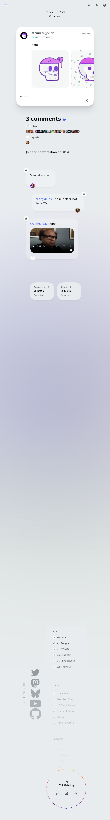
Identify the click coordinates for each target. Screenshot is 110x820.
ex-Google (63, 643)
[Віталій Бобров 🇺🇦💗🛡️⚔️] (57, 131)
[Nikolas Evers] (78, 131)
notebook (63, 755)
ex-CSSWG (63, 649)
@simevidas (39, 223)
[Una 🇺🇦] (71, 131)
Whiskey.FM (64, 666)
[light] (89, 5)
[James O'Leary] (32, 131)
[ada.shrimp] (46, 131)
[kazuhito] (69, 131)
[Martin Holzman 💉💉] (48, 131)
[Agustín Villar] (50, 131)
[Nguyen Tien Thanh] (30, 131)
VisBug (61, 717)
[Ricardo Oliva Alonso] (37, 131)
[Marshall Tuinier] (76, 131)
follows (62, 761)
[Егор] (66, 131)
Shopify (61, 637)
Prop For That (65, 699)
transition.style (66, 723)
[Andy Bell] (55, 131)
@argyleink (44, 199)
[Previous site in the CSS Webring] (57, 793)
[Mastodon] (68, 152)
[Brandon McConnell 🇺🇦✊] (64, 131)
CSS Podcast (64, 655)
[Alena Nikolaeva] (73, 131)
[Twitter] (64, 152)
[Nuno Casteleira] (60, 131)
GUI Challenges (66, 661)
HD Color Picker (66, 705)
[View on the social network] (26, 170)
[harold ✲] (41, 131)
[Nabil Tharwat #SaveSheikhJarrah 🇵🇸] (34, 131)
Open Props (64, 693)
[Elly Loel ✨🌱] (62, 131)
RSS (60, 749)
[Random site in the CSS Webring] (66, 793)
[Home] (6, 5)
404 (60, 767)
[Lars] (53, 131)
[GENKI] (39, 131)
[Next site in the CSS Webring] (75, 793)
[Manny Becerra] (28, 131)
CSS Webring (66, 785)
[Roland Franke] (44, 131)
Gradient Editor (66, 711)
